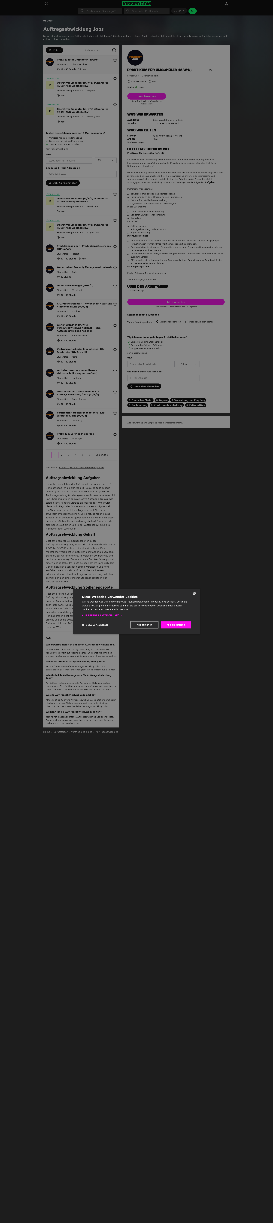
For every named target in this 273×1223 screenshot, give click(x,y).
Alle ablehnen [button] (144, 625)
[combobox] (194, 593)
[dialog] (136, 611)
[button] (136, 615)
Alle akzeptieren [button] (176, 625)
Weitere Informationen (117, 609)
